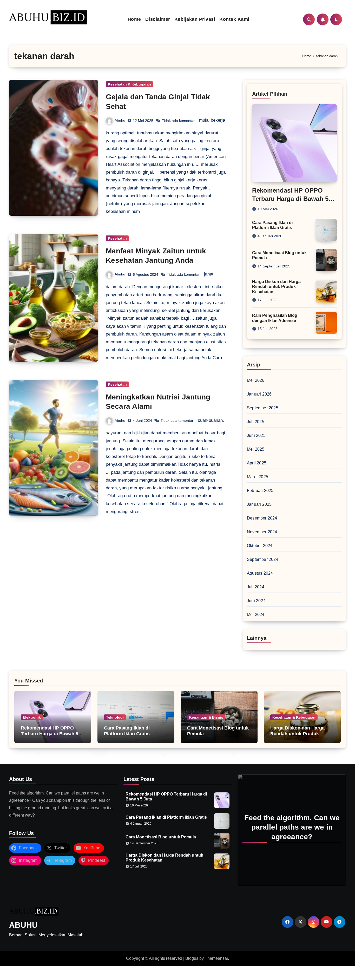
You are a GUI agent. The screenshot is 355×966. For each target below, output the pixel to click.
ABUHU (23, 925)
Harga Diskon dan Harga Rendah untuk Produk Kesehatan (276, 286)
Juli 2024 (255, 587)
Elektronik (32, 717)
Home (134, 19)
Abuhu (120, 120)
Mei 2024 (256, 614)
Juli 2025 (255, 421)
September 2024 (262, 559)
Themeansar (216, 958)
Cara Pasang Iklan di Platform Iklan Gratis (127, 730)
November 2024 (262, 532)
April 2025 (256, 463)
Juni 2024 (256, 601)
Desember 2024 (262, 518)
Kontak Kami (234, 19)
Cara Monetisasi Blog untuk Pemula (161, 837)
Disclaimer (157, 19)
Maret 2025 (257, 477)
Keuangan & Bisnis (206, 717)
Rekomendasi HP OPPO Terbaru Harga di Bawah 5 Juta (290, 198)
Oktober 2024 (259, 545)
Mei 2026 (256, 380)
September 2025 (262, 408)
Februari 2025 (260, 490)
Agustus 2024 (260, 573)
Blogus (191, 958)
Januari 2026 (259, 394)
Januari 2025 (259, 504)
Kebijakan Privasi (194, 19)
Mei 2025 (256, 449)
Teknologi (115, 717)
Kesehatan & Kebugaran (129, 84)
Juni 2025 (256, 435)
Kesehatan (117, 238)
